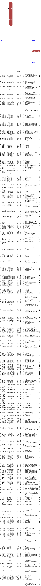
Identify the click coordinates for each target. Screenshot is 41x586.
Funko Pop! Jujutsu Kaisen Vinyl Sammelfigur (31, 487)
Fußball (26, 197)
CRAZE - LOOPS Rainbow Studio (29, 76)
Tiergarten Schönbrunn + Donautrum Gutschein (31, 125)
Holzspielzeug (27, 231)
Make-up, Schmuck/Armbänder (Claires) (30, 234)
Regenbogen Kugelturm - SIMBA (29, 355)
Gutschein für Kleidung (28, 122)
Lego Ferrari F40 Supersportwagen (29, 337)
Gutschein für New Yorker (28, 504)
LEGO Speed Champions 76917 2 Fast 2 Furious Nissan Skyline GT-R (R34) (31, 429)
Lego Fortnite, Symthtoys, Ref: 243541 (30, 473)
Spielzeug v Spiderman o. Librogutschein (30, 435)
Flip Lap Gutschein (27, 521)
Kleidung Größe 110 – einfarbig (29, 293)
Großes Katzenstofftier (28, 250)
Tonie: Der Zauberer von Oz (28, 118)
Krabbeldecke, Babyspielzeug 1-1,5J (29, 193)
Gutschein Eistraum (27, 530)
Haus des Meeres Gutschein (28, 159)
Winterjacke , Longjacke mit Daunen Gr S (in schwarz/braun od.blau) (31, 137)
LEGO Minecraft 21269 (28, 284)
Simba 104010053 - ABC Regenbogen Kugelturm (31, 356)
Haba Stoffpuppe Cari (28, 374)
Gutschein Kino (27, 249)
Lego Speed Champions (28, 115)
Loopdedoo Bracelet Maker (28, 407)
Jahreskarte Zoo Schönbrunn (28, 154)
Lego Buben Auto (27, 266)
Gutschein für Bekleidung (28, 551)
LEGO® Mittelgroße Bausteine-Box (29, 365)
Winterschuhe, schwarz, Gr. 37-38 (29, 194)
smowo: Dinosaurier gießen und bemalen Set (30, 102)
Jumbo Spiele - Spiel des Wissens (29, 241)
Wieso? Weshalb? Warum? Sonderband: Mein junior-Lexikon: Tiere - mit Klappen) (31, 167)
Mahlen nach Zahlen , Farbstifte (29, 155)
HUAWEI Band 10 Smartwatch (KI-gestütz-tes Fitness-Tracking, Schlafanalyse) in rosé (31, 479)
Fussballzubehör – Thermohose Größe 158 (30, 466)
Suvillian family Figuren (28, 383)
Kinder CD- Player (27, 161)
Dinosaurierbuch (27, 256)
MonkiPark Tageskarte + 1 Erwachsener (30, 533)
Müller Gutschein (27, 139)
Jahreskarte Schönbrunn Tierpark (29, 188)
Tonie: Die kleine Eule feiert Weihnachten (30, 370)
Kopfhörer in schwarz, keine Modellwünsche (30, 387)
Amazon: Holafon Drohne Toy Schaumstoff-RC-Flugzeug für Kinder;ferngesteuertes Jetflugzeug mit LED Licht (31, 414)
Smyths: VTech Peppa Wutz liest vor (29, 89)
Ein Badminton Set (27, 103)
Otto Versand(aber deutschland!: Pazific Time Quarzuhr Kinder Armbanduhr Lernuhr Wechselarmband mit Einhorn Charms (30, 98)
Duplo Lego (26, 164)
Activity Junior (27, 310)
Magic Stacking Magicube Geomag (29, 382)
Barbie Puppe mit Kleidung (28, 346)
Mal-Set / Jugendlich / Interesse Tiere (29, 384)
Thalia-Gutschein (27, 183)
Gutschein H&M (27, 116)
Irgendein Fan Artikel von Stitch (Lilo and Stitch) (31, 329)
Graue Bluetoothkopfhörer (28, 462)
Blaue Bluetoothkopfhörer (28, 160)
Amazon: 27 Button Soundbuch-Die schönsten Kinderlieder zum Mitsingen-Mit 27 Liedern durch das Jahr (31, 96)
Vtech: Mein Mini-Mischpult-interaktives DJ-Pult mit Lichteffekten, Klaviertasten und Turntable (31, 444)
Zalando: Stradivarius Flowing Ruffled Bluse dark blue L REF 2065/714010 (31, 541)
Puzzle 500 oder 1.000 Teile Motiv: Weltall (30, 168)
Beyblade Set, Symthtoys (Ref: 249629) (30, 408)
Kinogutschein (27, 144)
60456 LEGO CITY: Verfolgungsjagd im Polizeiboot (31, 319)
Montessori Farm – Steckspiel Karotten (30, 457)
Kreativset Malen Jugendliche (29, 412)
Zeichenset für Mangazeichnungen (29, 269)
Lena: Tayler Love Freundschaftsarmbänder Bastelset (31, 152)
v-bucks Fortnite (27, 486)
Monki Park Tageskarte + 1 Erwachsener (30, 528)
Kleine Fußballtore (27, 415)
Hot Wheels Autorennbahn (28, 86)
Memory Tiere (27, 134)
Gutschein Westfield (27, 553)
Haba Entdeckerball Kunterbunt (29, 324)
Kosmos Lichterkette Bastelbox (29, 368)
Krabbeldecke (27, 226)
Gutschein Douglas (27, 426)
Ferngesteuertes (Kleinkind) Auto (29, 196)
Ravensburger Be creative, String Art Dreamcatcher (31, 336)
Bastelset (26, 184)
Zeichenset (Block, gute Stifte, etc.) (29, 267)
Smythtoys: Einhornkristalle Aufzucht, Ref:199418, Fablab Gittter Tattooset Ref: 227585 (31, 474)
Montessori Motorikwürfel (28, 163)
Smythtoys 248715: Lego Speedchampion (30, 476)
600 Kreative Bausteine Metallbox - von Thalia (31, 416)
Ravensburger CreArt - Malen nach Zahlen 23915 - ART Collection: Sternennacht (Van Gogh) (31, 304)
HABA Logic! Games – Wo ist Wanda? (30, 389)
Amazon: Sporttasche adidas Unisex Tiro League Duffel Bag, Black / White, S (31, 263)
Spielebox (26, 275)
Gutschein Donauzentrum (28, 176)
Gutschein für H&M (27, 398)
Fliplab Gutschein (27, 162)
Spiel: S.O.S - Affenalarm (28, 292)
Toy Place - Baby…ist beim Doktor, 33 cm (30, 100)
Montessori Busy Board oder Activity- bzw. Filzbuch (31, 131)
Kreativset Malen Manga (28, 129)
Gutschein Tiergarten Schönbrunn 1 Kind (30, 326)
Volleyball (26, 104)
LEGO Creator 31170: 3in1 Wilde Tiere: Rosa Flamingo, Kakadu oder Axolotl (31, 222)
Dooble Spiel (26, 191)
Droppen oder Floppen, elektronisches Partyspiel (31, 75)
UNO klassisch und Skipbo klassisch (29, 328)
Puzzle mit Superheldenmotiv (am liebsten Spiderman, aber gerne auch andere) (30, 364)
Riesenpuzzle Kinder (27, 344)
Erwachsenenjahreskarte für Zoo (29, 121)
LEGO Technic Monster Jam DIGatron (30, 432)
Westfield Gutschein (27, 499)
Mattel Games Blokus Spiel (28, 230)
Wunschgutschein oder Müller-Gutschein (30, 423)
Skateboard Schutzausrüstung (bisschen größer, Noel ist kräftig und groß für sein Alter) (31, 348)
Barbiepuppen (27, 153)
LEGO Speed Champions (28, 113)
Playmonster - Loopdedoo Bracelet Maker (30, 282)
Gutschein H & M (27, 405)
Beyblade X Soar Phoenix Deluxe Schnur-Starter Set (31, 378)
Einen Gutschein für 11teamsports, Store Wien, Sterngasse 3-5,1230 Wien (31, 585)
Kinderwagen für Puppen (28, 309)
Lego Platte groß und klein (28, 459)
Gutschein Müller (27, 547)
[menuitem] (36, 6)
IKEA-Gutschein (27, 156)
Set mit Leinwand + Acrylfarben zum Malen (30, 211)
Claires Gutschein (27, 520)
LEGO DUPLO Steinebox (28, 351)
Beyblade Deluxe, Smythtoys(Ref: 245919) (30, 478)
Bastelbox (26, 483)
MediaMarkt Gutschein (28, 501)
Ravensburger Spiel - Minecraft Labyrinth (30, 239)
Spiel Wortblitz (27, 379)
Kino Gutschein (27, 143)
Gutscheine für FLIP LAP (28, 535)
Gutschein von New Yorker (28, 257)
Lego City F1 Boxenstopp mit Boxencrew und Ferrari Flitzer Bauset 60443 (31, 343)
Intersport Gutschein (27, 420)
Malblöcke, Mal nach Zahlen (28, 260)
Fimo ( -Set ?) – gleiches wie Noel (29, 278)
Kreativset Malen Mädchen (28, 195)
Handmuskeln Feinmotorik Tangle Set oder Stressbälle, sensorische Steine (30, 418)
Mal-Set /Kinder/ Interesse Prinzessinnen (30, 244)
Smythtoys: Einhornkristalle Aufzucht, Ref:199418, (31, 94)
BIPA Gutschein (27, 271)
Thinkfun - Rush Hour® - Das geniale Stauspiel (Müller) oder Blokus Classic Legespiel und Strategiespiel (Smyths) (31, 215)
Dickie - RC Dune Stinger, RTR (29, 491)
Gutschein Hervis (27, 529)
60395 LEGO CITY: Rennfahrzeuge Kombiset (31, 321)
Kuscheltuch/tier (27, 339)
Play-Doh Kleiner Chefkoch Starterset (30, 82)
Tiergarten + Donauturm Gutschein (29, 452)
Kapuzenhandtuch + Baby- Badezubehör (30, 233)
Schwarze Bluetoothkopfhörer (29, 463)
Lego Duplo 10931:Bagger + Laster (29, 371)
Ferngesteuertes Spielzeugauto (29, 451)
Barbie (26, 114)
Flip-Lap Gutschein (27, 532)
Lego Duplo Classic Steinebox (29, 133)
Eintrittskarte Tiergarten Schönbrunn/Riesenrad (31, 80)
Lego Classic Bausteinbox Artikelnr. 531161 (30, 105)
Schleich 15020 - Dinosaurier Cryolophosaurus (31, 101)
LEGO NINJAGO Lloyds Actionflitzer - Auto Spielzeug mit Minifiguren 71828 (31, 187)
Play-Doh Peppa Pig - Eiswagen (29, 225)
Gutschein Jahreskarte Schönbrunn (29, 117)
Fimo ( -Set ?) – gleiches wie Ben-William (30, 277)
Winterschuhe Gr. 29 (27, 227)
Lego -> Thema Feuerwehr (28, 173)
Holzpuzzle (26, 281)
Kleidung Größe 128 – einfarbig (29, 228)
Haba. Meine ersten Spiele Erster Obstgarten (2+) (31, 318)
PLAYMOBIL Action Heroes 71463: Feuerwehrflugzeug (29, 201)
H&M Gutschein (27, 180)
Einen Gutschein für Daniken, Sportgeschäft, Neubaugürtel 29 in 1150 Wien (30, 583)
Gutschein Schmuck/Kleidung (29, 519)
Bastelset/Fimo (27, 458)
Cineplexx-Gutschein (27, 274)
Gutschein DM (27, 428)
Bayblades (26, 91)
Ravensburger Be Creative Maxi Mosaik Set (30, 165)
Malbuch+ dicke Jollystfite (28, 138)
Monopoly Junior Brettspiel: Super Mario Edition (31, 381)
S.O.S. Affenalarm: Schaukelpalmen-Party (30, 308)
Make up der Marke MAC (28, 276)
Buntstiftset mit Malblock (28, 340)
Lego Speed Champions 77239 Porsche (30, 330)
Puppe (26, 255)
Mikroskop (26, 140)
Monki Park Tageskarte (28, 531)
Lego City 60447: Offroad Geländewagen (30, 317)
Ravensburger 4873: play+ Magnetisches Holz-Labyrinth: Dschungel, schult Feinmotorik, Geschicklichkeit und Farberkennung (31, 199)
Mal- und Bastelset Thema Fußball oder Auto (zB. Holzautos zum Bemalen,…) (31, 93)
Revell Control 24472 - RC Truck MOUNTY (31, 492)
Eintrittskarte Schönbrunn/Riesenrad (29, 552)
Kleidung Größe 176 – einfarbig (29, 220)
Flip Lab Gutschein (27, 523)
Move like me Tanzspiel (28, 445)
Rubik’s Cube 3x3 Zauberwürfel (29, 372)
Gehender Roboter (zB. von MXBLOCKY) (30, 482)
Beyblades (26, 279)
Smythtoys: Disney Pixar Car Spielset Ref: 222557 (31, 475)
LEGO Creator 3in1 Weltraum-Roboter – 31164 (31, 261)
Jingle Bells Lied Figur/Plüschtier (29, 77)
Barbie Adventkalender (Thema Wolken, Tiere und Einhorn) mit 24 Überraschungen (31, 88)
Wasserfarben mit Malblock (28, 354)
